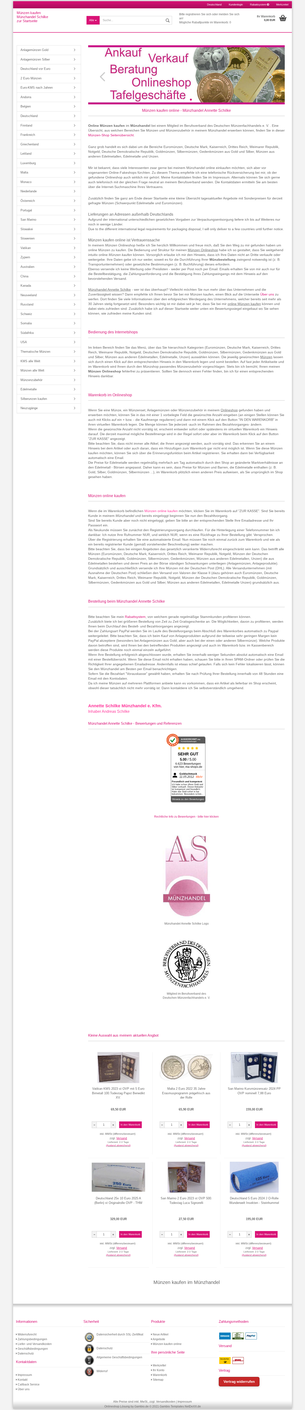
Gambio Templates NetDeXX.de (180, 1406)
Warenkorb (159, 1375)
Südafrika (27, 333)
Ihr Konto (158, 1370)
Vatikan (25, 248)
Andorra (25, 97)
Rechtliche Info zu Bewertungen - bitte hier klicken (186, 816)
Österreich (27, 201)
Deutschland (29, 116)
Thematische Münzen (35, 351)
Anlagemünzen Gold (34, 50)
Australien (27, 267)
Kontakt (22, 1379)
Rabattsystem (258, 4)
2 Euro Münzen (30, 78)
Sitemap (157, 1379)
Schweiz (26, 314)
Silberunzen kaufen (33, 399)
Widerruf (102, 1371)
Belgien (25, 106)
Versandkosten (165, 1401)
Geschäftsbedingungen (32, 1348)
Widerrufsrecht (26, 1334)
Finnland (26, 125)
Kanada (25, 285)
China (24, 276)
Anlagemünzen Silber (35, 59)
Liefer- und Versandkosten (34, 1344)
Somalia (26, 323)
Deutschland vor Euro (35, 69)
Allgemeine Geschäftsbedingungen (119, 1357)
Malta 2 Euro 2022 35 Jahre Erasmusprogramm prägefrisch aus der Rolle (186, 1093)
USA (23, 342)
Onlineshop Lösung (117, 1406)
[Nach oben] (295, 1403)
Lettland (25, 153)
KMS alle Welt (30, 361)
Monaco (25, 182)
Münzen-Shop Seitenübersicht (111, 135)
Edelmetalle (28, 389)
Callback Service (28, 1384)
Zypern (25, 257)
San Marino (28, 219)
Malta (24, 172)
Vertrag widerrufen (239, 1381)
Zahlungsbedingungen (32, 1339)
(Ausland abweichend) (118, 1145)
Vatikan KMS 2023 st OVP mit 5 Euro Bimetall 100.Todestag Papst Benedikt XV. (118, 1093)
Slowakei (26, 229)
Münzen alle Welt (32, 370)
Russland (26, 304)
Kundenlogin (236, 4)
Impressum (24, 1375)
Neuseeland (28, 295)
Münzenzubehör (31, 380)
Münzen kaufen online (167, 1344)
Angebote (158, 1339)
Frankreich (27, 135)
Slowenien (27, 238)
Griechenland (29, 144)
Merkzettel (282, 4)
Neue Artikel (160, 1334)
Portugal (26, 210)
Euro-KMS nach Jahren (36, 87)
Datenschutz (25, 1353)
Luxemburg (28, 163)
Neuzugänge (29, 408)
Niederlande (28, 191)
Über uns (267, 294)
